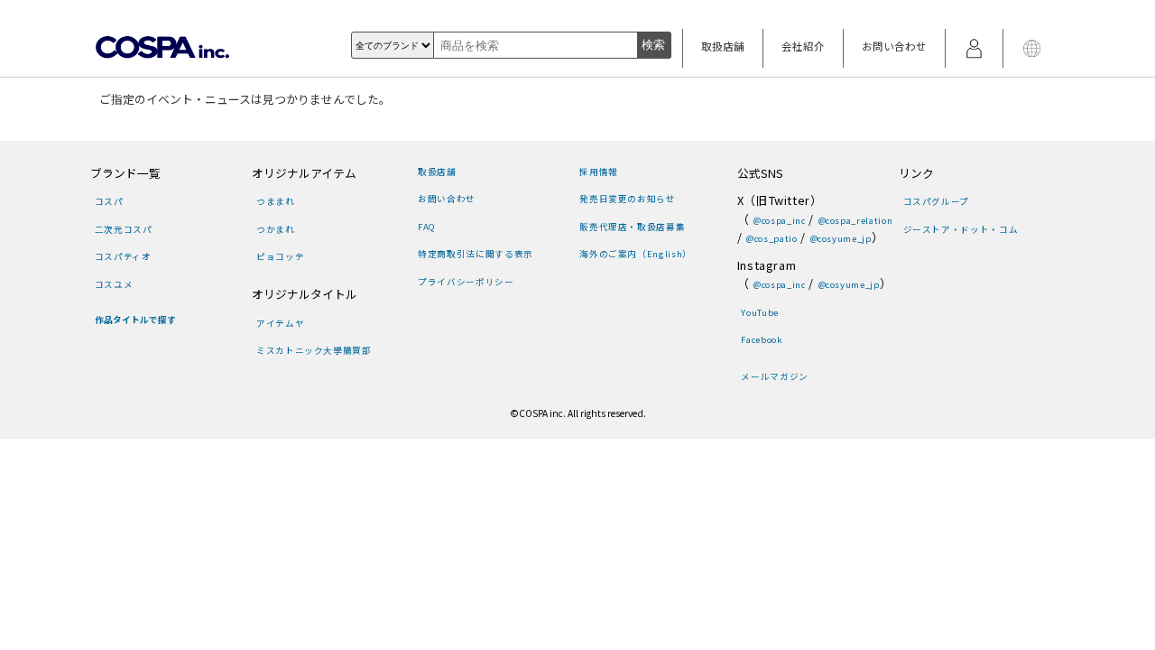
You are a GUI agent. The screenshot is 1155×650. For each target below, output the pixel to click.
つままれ (275, 201)
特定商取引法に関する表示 (475, 253)
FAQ (427, 226)
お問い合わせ (894, 46)
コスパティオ (123, 256)
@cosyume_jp (841, 238)
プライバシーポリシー (465, 281)
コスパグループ (936, 201)
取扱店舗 (722, 46)
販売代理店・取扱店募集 (632, 226)
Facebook (761, 339)
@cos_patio (771, 238)
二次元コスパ (123, 229)
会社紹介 (803, 46)
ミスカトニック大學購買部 (313, 350)
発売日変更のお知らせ (627, 198)
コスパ (109, 201)
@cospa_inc (779, 220)
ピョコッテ (280, 256)
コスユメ (114, 284)
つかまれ (275, 229)
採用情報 (598, 171)
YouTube (759, 312)
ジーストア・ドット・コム (960, 229)
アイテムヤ (280, 323)
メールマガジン (774, 376)
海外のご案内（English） (635, 253)
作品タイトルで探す (135, 319)
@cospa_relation (855, 220)
